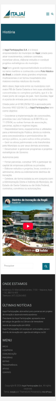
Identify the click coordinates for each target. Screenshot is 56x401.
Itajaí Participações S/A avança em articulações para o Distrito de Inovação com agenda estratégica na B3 (26, 330)
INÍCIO (5, 346)
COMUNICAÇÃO (9, 354)
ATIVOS (6, 369)
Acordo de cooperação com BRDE (16, 325)
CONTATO (7, 372)
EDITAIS (6, 361)
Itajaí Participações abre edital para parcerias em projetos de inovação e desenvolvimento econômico (27, 313)
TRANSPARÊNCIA (10, 365)
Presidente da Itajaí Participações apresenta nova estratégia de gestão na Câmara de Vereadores (24, 320)
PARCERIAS (7, 357)
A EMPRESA (8, 350)
